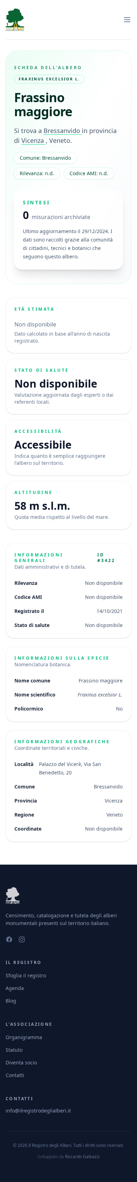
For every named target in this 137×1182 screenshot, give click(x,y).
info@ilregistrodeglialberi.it (38, 1110)
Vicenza (33, 140)
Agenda (15, 988)
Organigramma (24, 1037)
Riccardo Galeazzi (82, 1157)
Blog (11, 1000)
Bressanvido (63, 130)
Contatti (15, 1075)
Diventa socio (21, 1062)
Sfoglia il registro (26, 975)
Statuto (14, 1049)
